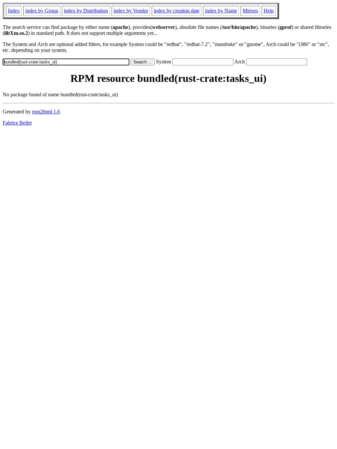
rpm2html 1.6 (46, 111)
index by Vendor (131, 10)
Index (14, 10)
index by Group (41, 10)
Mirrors (250, 10)
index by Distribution (86, 10)
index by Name (221, 10)
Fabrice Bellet (17, 123)
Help (269, 10)
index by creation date (176, 10)
